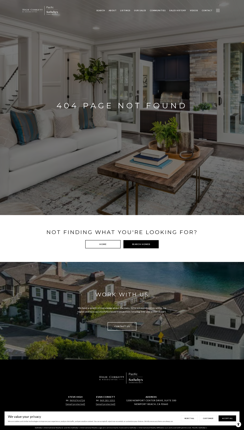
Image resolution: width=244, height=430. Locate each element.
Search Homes (141, 244)
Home (102, 244)
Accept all (227, 418)
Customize (208, 418)
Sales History (177, 10)
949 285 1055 (107, 400)
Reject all (189, 418)
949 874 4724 (77, 400)
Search (100, 10)
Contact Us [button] (122, 326)
